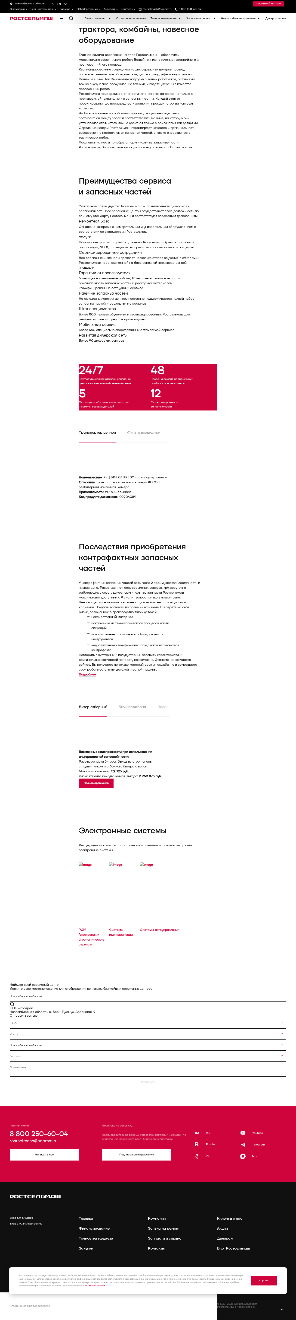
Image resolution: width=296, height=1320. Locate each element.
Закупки (86, 1248)
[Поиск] (71, 18)
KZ (65, 4)
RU (53, 4)
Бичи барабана (132, 706)
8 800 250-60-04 (39, 1134)
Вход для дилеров (21, 1218)
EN (59, 4)
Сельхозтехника (96, 18)
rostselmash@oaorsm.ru (34, 1141)
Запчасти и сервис (199, 18)
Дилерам (109, 9)
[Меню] (61, 18)
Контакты (127, 9)
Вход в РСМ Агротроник (26, 1224)
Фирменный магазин (268, 3)
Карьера (65, 9)
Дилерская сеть (275, 18)
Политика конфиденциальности (98, 1304)
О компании (17, 9)
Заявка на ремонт (164, 1228)
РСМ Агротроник (87, 9)
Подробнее (87, 674)
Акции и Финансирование (238, 18)
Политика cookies (159, 1304)
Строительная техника (131, 18)
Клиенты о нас (229, 1218)
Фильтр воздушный (143, 432)
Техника (86, 1218)
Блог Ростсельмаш (42, 9)
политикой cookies (95, 1285)
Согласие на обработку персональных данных (176, 1310)
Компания (157, 1218)
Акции (222, 1228)
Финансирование (94, 1228)
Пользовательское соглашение (98, 1310)
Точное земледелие (164, 18)
